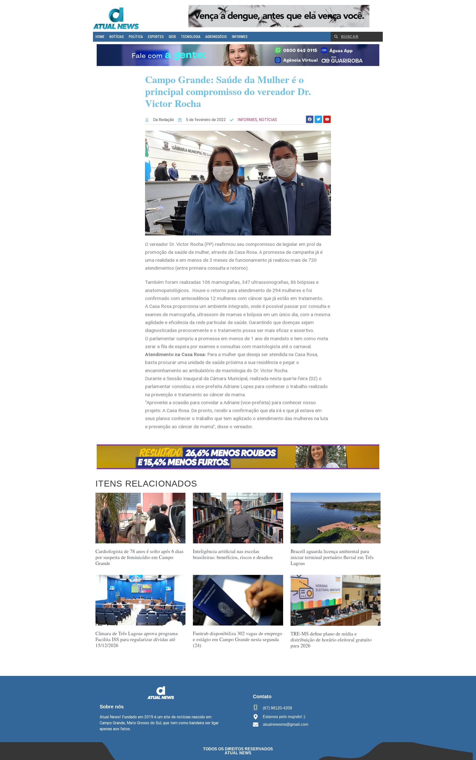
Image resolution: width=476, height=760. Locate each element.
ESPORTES (156, 37)
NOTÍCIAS (116, 37)
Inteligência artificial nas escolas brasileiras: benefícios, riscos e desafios (233, 554)
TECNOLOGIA (190, 37)
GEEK (172, 37)
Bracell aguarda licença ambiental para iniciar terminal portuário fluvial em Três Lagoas (332, 557)
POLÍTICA (136, 37)
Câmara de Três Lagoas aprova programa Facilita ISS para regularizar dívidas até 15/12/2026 (136, 639)
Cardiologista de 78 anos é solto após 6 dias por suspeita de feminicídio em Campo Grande (139, 557)
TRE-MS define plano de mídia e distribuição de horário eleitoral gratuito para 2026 (331, 639)
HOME (99, 37)
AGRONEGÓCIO (216, 37)
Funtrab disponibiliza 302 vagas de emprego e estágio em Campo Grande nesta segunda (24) (237, 639)
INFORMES (239, 37)
